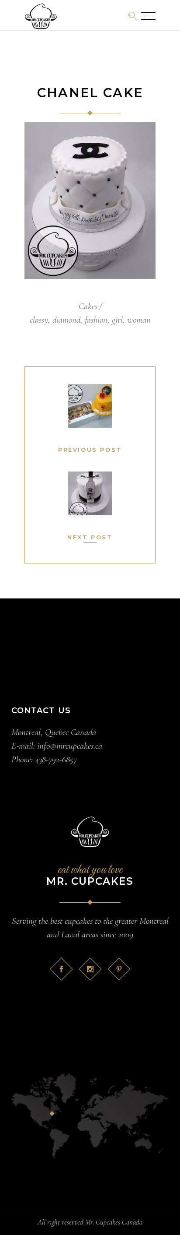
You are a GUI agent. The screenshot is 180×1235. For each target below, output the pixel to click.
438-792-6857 (56, 759)
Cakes (88, 306)
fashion (96, 319)
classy (39, 319)
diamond (66, 319)
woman (139, 319)
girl (117, 319)
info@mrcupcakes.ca (69, 745)
